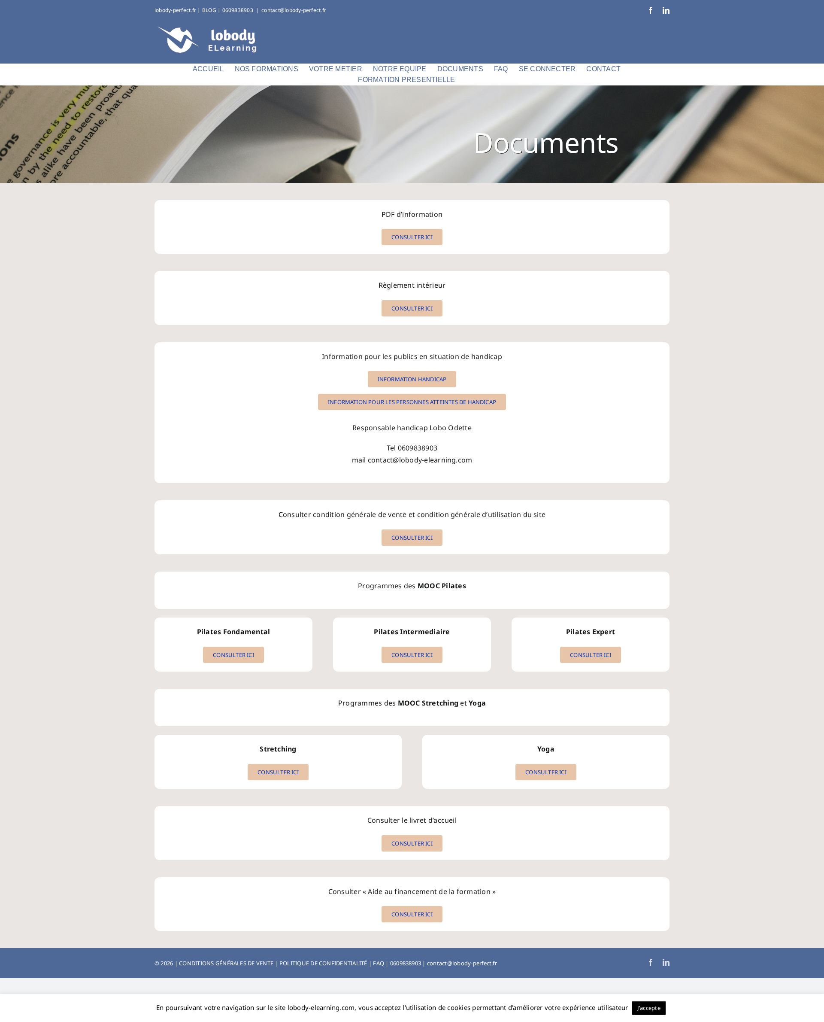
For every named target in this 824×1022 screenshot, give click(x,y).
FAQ (378, 963)
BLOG (209, 10)
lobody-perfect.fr (175, 10)
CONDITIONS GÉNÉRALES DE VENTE (226, 963)
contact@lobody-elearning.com (420, 460)
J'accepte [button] (648, 1008)
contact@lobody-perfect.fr (293, 10)
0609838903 (405, 963)
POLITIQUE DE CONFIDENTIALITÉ (323, 963)
